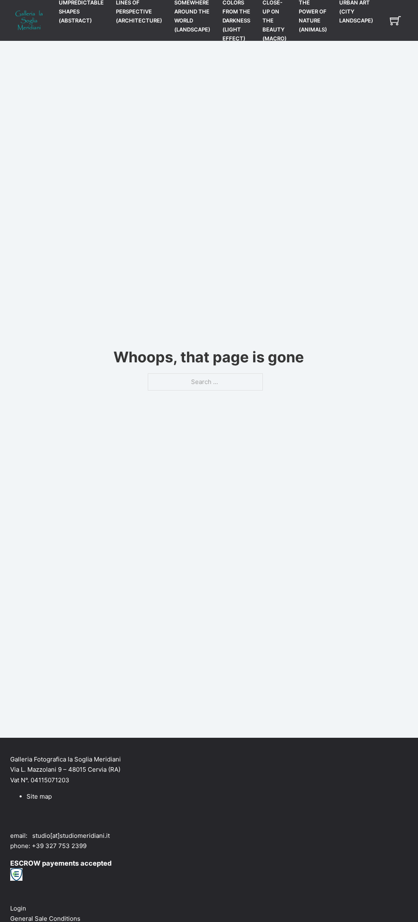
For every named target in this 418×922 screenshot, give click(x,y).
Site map (39, 796)
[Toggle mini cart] (395, 20)
